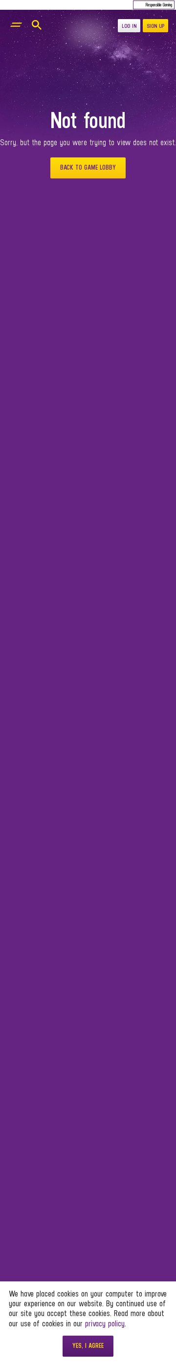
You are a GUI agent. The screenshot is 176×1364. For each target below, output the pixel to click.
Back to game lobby (88, 167)
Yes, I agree (88, 1346)
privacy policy (105, 1323)
